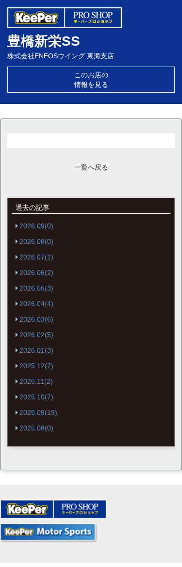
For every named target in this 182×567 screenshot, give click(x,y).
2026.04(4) (36, 304)
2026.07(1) (36, 257)
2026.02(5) (36, 335)
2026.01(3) (36, 350)
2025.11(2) (36, 381)
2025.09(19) (38, 412)
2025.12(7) (36, 366)
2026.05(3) (36, 288)
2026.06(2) (36, 272)
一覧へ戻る (91, 167)
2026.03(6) (36, 319)
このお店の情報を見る (91, 79)
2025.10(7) (36, 397)
